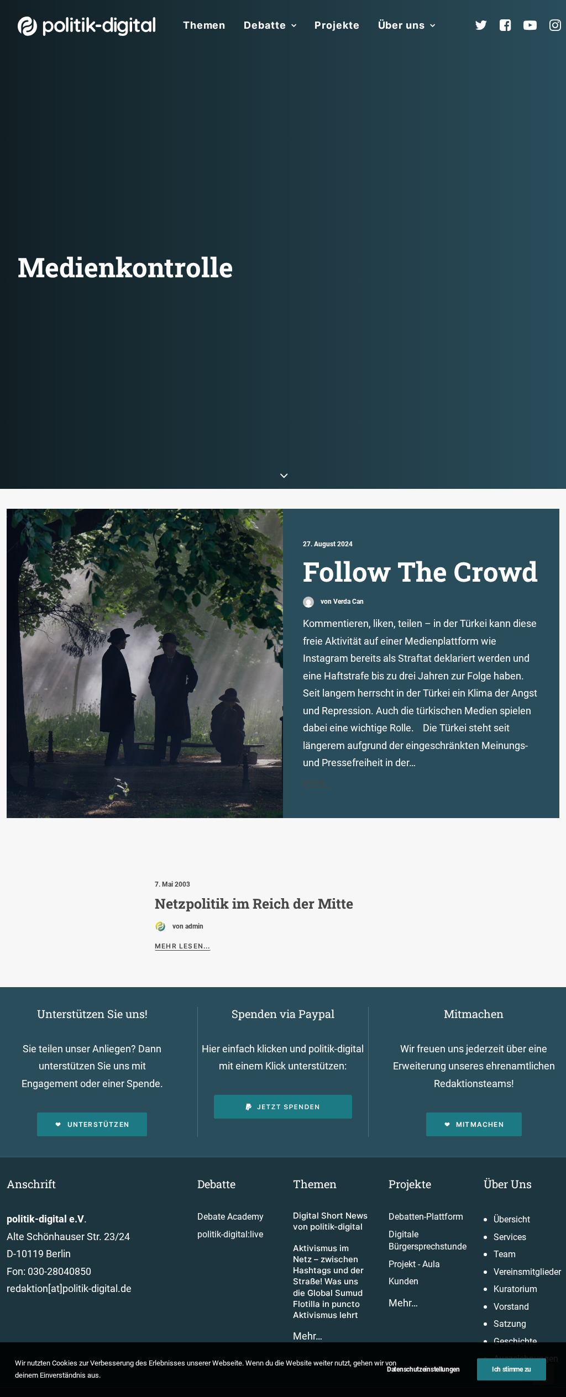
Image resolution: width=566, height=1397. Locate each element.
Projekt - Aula (414, 1264)
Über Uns (508, 1184)
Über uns (401, 25)
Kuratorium (515, 1289)
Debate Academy (230, 1216)
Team (505, 1254)
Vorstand (511, 1306)
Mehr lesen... (183, 946)
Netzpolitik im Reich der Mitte (254, 903)
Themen (204, 25)
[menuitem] (204, 25)
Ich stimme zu (511, 1369)
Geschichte (515, 1341)
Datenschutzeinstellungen (423, 1369)
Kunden (403, 1281)
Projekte (337, 25)
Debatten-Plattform (426, 1216)
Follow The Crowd (420, 571)
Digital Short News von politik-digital (330, 1221)
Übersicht (512, 1219)
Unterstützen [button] (98, 1124)
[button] (145, 663)
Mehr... (317, 783)
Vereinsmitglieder (527, 1272)
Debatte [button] (265, 25)
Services (510, 1237)
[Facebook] (510, 25)
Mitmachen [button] (480, 1124)
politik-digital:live (230, 1234)
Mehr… (307, 1336)
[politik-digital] (86, 26)
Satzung (510, 1324)
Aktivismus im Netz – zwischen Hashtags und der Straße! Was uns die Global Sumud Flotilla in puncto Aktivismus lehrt (328, 1282)
